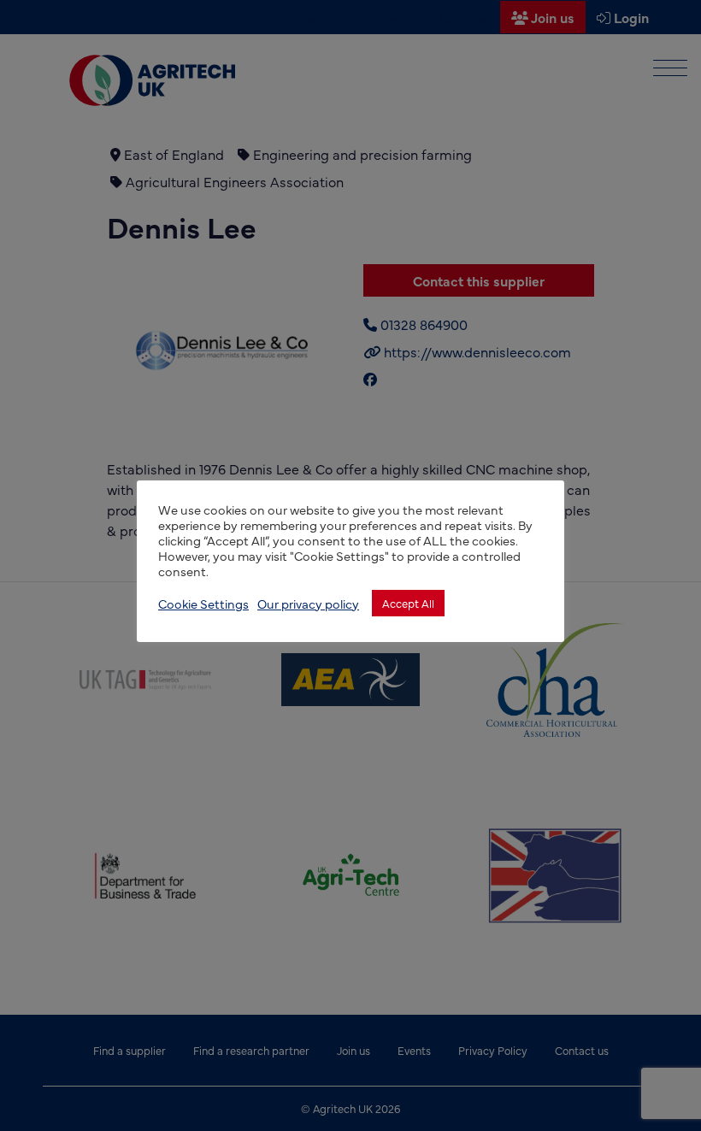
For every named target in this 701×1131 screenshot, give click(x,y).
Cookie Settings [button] (203, 603)
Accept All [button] (408, 602)
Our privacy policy (308, 603)
